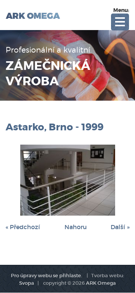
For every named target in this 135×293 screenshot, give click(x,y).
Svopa (26, 283)
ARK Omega (101, 283)
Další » (120, 227)
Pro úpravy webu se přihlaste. (46, 275)
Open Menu (120, 22)
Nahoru (75, 227)
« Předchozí (23, 227)
